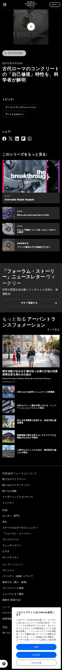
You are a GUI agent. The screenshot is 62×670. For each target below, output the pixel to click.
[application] (31, 27)
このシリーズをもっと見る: (24, 154)
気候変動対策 (22, 243)
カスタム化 (36, 663)
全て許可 (36, 655)
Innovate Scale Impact (19, 199)
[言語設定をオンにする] (4, 664)
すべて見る (53, 329)
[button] (31, 26)
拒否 (36, 647)
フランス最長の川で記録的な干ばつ (33, 247)
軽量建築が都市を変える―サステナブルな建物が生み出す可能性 (36, 436)
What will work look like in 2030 (33, 215)
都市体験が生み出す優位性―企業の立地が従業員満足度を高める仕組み (30, 373)
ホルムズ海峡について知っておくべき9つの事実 (36, 231)
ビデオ (7, 196)
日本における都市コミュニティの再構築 (35, 392)
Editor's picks (12, 63)
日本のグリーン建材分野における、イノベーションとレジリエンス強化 (37, 406)
